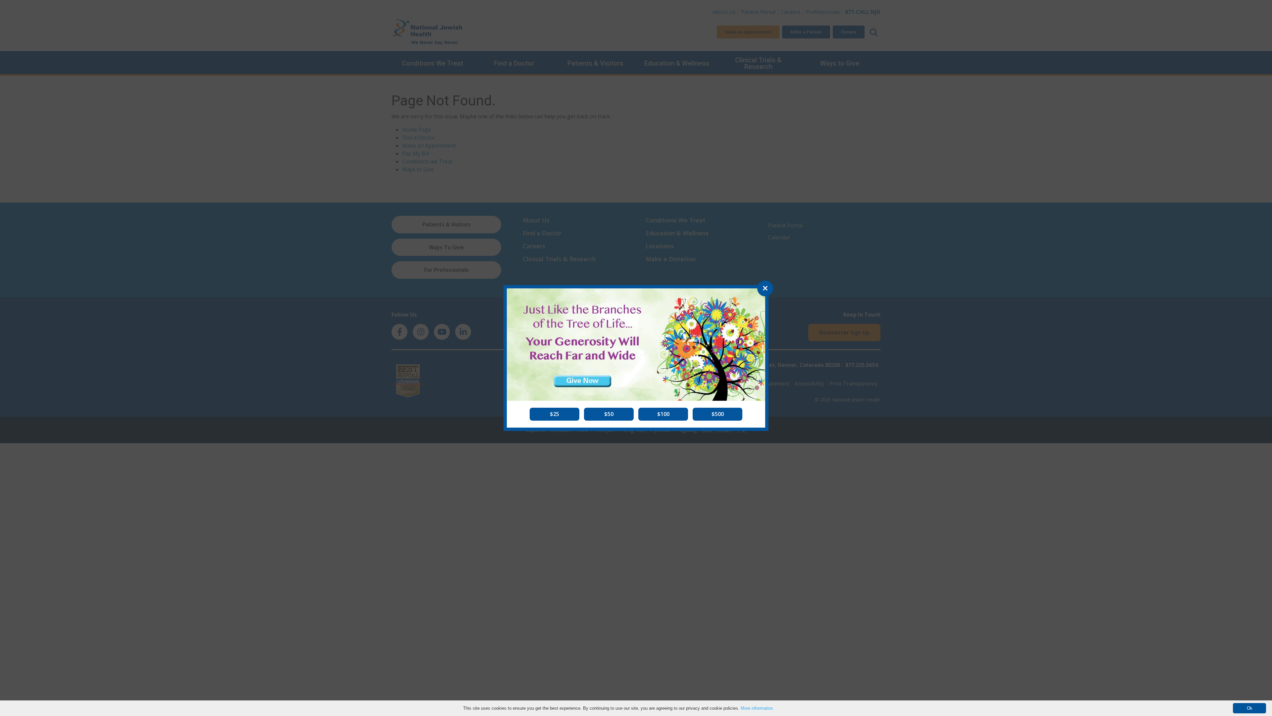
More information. (757, 708)
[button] (554, 414)
